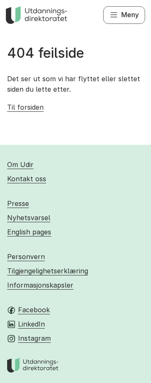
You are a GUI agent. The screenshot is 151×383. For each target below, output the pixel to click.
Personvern (26, 256)
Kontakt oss (26, 179)
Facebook (34, 310)
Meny (130, 14)
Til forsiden (25, 107)
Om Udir (20, 164)
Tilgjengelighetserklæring (47, 271)
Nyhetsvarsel (28, 217)
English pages (29, 232)
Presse (18, 203)
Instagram (34, 338)
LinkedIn (31, 324)
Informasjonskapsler (40, 285)
